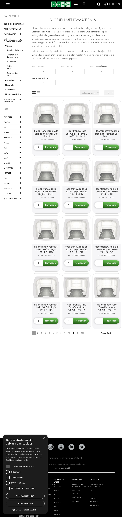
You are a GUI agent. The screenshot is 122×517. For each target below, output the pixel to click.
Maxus (57, 515)
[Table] (38, 92)
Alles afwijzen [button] (25, 503)
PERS (91, 495)
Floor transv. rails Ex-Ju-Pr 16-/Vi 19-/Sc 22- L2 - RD (76, 249)
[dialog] (25, 474)
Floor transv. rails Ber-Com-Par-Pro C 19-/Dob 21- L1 (76, 133)
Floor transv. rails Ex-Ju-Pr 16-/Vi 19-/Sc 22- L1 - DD (76, 191)
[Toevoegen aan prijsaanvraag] (50, 147)
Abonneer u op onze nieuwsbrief (65, 457)
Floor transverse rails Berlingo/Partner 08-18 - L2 (107, 133)
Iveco (56, 507)
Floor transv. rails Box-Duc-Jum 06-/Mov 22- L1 (76, 307)
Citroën (57, 486)
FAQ (91, 491)
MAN (56, 511)
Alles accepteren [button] (25, 496)
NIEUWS (75, 501)
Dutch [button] (76, 3)
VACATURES (94, 505)
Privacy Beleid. (64, 468)
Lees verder (23, 460)
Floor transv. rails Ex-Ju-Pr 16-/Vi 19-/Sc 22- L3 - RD (46, 307)
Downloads (77, 497)
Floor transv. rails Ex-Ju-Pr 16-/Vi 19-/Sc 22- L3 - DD (107, 249)
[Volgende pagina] (74, 333)
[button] (25, 509)
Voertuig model (38, 66)
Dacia (56, 490)
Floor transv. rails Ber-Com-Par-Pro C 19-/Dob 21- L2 (46, 191)
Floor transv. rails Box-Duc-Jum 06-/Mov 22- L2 (107, 307)
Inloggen (114, 4)
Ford (56, 498)
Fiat (55, 494)
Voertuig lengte (67, 66)
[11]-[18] (80, 333)
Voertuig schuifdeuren (98, 66)
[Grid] (34, 92)
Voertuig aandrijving (40, 78)
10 (69, 333)
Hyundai (57, 502)
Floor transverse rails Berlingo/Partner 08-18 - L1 (46, 133)
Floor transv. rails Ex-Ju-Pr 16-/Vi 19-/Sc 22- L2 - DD (46, 249)
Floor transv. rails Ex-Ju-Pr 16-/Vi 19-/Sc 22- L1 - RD (107, 191)
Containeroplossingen (29, 516)
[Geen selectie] (44, 71)
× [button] (44, 438)
